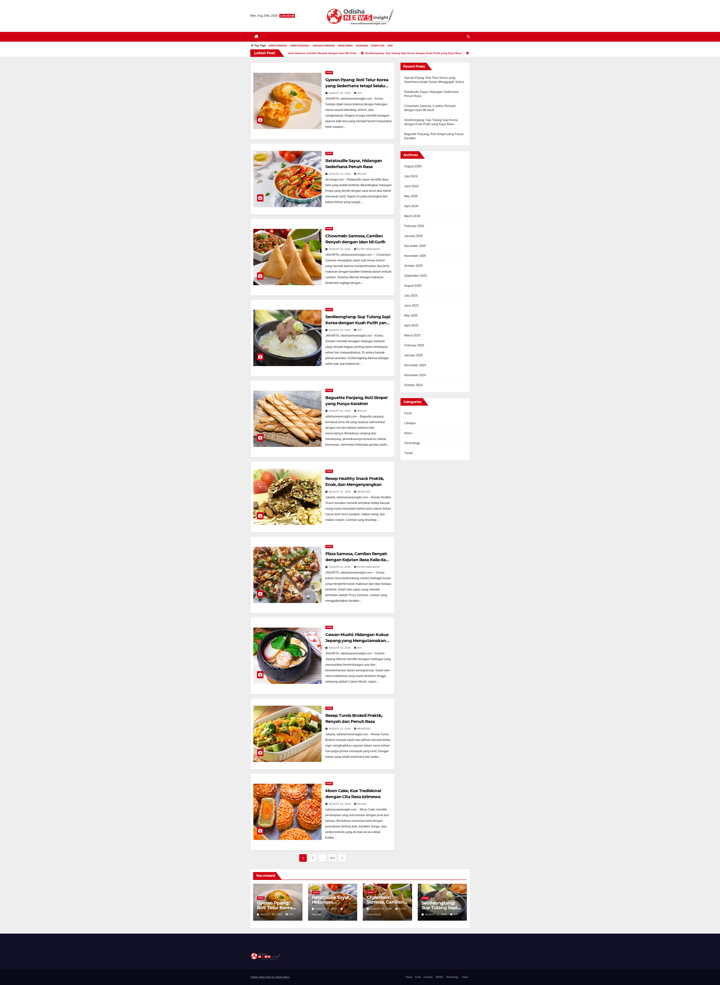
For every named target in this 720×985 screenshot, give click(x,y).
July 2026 (411, 176)
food (390, 45)
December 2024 (415, 365)
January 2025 (413, 355)
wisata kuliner (345, 45)
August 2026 (413, 166)
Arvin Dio (363, 491)
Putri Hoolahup (368, 249)
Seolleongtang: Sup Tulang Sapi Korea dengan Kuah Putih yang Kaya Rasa (357, 322)
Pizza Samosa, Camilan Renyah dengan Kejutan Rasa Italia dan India (356, 559)
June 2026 (411, 186)
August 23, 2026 (340, 174)
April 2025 (411, 325)
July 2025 (411, 295)
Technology (412, 443)
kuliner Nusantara (299, 45)
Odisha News (282, 977)
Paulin (361, 174)
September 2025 (415, 275)
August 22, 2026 (340, 411)
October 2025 (413, 265)
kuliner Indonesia (278, 45)
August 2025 (413, 285)
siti (359, 93)
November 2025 (415, 255)
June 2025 (411, 305)
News (408, 433)
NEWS (439, 977)
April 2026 (411, 206)
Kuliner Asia (377, 45)
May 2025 (411, 315)
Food (329, 72)
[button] (468, 36)
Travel (408, 453)
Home (409, 977)
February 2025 (414, 345)
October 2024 (413, 385)
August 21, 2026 (340, 728)
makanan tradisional (323, 45)
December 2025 (415, 245)
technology (362, 45)
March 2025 (412, 335)
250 (332, 858)
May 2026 (411, 196)
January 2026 (413, 236)
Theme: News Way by (262, 977)
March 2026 (412, 216)
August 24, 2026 (340, 93)
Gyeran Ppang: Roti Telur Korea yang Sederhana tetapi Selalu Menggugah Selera (356, 85)
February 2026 (414, 226)
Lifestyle (410, 423)
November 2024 (415, 375)
